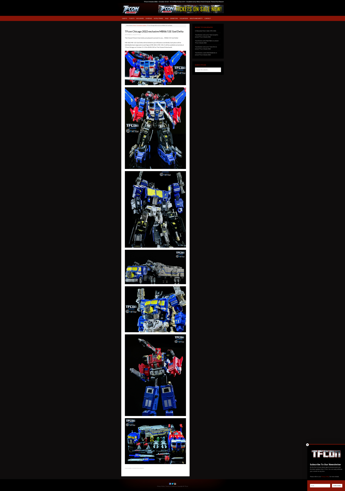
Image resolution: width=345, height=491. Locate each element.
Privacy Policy (161, 486)
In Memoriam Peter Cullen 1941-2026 (205, 31)
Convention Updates (138, 468)
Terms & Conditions (171, 486)
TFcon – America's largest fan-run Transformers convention (136, 9)
